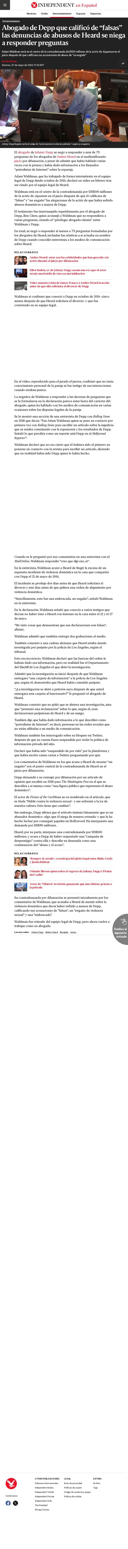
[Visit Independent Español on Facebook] (8, 1503)
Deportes (95, 13)
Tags (95, 1488)
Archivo (96, 1483)
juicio (18, 161)
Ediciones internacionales (46, 1483)
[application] (64, 105)
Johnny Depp (44, 152)
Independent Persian (44, 1496)
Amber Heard (66, 157)
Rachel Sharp (9, 61)
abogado (24, 152)
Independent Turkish (44, 1492)
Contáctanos (11, 1496)
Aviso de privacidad (73, 1483)
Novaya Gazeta (42, 1510)
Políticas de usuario (73, 1488)
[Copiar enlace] (123, 63)
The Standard (41, 1505)
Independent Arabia (44, 1488)
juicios (73, 932)
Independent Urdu (43, 1501)
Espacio (80, 13)
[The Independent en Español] (64, 5)
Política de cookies (72, 1496)
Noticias (31, 13)
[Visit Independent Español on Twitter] (15, 1503)
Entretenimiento (62, 13)
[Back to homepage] (20, 1483)
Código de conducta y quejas (77, 1492)
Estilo (44, 13)
